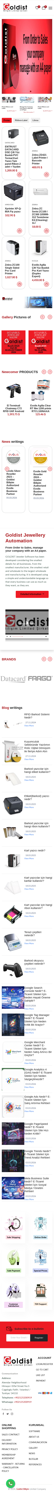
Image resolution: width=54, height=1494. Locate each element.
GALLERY (33, 1448)
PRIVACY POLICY (10, 1449)
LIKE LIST (40, 1375)
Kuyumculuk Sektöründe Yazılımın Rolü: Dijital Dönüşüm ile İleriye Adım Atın (37, 746)
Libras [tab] (35, 120)
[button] (19, 174)
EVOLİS (35, 261)
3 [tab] (28, 91)
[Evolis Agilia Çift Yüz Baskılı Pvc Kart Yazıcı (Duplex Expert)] (40, 248)
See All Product (11, 111)
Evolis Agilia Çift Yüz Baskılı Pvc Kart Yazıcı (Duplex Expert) (40, 271)
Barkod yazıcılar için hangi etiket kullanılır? (37, 770)
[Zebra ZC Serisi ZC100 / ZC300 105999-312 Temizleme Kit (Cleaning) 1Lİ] (40, 191)
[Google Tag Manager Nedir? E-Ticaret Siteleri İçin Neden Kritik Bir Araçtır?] (13, 1035)
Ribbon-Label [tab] (21, 120)
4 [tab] (30, 91)
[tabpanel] (27, 56)
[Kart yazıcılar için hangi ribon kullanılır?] (13, 925)
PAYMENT (41, 1381)
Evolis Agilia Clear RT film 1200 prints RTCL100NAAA (40, 408)
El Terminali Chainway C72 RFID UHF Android (13, 408)
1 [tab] (23, 91)
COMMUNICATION (38, 1442)
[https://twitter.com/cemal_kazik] (7, 1415)
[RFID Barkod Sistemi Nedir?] (13, 735)
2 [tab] (26, 91)
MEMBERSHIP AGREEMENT (8, 1457)
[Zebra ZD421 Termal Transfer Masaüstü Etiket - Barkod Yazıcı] (40, 138)
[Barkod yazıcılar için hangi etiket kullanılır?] (13, 789)
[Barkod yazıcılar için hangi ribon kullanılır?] (13, 844)
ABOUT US (34, 1437)
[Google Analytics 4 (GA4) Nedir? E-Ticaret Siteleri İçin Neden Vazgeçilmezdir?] (13, 1090)
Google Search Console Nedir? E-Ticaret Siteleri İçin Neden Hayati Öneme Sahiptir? (37, 994)
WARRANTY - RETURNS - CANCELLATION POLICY (13, 1467)
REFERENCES (35, 1465)
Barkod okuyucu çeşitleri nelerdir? (34, 962)
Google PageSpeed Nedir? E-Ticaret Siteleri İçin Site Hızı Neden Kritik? (36, 1128)
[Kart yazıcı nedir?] (13, 871)
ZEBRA (35, 151)
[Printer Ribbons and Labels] (9, 102)
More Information (28, 112)
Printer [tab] (7, 120)
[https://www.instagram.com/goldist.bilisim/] (12, 1415)
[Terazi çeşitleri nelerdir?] (13, 952)
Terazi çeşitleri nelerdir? (32, 934)
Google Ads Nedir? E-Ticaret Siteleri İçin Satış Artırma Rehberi (37, 1100)
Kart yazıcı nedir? (34, 850)
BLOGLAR (33, 1459)
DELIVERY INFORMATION (9, 1442)
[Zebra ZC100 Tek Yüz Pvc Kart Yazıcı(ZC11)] (13, 248)
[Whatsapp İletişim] (10, 1483)
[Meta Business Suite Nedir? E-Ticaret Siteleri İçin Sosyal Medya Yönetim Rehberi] (13, 1199)
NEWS (32, 1454)
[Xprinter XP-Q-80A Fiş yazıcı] (13, 191)
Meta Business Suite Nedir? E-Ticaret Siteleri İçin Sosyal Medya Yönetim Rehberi (36, 1185)
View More (29, 726)
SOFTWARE (34, 1431)
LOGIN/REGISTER (44, 1364)
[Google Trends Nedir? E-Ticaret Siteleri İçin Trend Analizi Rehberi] (13, 1171)
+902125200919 (23, 1397)
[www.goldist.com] (15, 8)
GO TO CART (42, 1370)
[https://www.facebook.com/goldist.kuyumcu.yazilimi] (3, 1415)
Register (39, 1337)
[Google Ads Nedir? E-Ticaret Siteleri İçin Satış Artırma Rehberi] (13, 1117)
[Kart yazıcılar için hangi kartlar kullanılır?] (13, 898)
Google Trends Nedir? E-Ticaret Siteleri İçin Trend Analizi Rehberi (37, 1154)
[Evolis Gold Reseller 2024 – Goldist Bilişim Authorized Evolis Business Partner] (40, 457)
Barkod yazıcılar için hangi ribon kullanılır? (37, 825)
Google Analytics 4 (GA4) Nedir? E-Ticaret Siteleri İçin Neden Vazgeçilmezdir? (38, 1074)
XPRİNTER (9, 205)
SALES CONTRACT (11, 1435)
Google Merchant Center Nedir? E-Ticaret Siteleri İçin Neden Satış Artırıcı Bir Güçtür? (38, 1049)
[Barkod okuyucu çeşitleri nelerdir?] (13, 981)
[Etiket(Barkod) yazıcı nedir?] (13, 816)
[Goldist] (18, 1361)
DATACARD (9, 143)
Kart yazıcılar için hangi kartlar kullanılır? (38, 879)
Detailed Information (31, 594)
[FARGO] (40, 694)
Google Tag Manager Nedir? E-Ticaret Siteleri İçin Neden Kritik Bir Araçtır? (37, 1020)
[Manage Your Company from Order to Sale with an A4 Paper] (27, 102)
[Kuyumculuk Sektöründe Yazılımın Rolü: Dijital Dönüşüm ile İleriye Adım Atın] (13, 762)
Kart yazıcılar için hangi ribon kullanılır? (38, 906)
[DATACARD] (13, 694)
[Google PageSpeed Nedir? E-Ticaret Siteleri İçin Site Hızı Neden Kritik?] (13, 1144)
